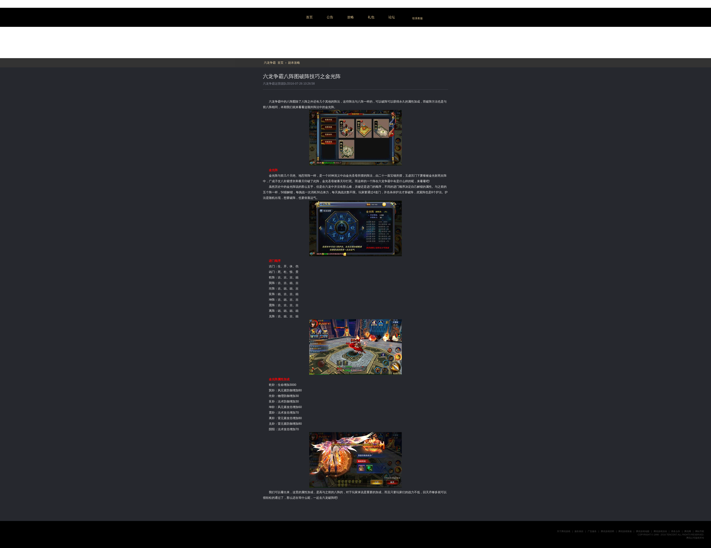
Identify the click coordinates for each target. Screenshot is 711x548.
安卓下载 (668, 339)
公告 (330, 17)
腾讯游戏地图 (642, 531)
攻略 (350, 17)
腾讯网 (687, 531)
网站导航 (699, 531)
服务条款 (579, 531)
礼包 (371, 17)
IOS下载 (668, 330)
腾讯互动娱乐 (25, 534)
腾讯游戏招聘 (607, 531)
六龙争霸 (281, 17)
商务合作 (675, 531)
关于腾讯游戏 (563, 531)
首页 (309, 17)
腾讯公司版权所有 (695, 538)
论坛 (391, 17)
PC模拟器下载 (668, 321)
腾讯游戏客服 (625, 531)
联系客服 (417, 18)
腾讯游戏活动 (660, 531)
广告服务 (592, 531)
